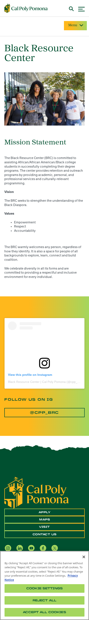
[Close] (84, 557)
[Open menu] (81, 8)
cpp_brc (76, 382)
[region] (44, 585)
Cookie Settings (44, 588)
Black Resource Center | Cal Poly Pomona (37, 382)
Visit (44, 526)
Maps (44, 519)
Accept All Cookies (44, 612)
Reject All (44, 600)
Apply (45, 512)
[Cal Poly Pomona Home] (26, 8)
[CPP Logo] (36, 492)
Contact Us (45, 534)
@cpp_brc (44, 413)
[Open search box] (71, 8)
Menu (72, 25)
